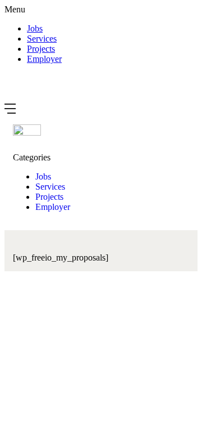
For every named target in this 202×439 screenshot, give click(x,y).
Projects (41, 48)
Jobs (35, 28)
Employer (44, 59)
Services (42, 38)
